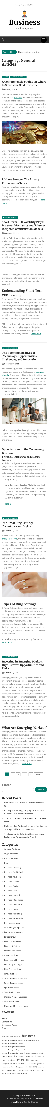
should (4, 1073)
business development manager (12, 1043)
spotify (14, 1073)
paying (14, 1070)
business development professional (13, 1047)
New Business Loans (13, 969)
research (31, 1070)
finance (16, 1063)
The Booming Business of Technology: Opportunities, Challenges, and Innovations (20, 356)
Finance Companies (12, 941)
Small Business (10, 973)
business (28, 1036)
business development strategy (34, 1053)
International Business (14, 960)
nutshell (9, 1070)
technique (24, 1073)
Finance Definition (12, 946)
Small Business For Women (16, 978)
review (37, 1070)
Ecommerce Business (13, 932)
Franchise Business (12, 950)
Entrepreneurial (7, 1064)
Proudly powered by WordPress (20, 1098)
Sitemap (5, 1028)
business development (9, 1040)
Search (6, 785)
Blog (6, 863)
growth (40, 1063)
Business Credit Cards (14, 872)
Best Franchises (11, 858)
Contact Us (7, 1021)
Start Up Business (12, 992)
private (19, 1070)
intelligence (19, 1067)
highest (4, 1067)
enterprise (22, 1059)
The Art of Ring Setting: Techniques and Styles (17, 524)
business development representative (14, 1050)
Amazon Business (12, 849)
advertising (5, 1036)
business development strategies (12, 1053)
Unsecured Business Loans (16, 1006)
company (21, 1056)
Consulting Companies (14, 927)
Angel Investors (11, 853)
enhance (12, 1060)
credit (34, 1056)
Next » (38, 774)
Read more (36, 333)
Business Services (12, 923)
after (11, 1036)
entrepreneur (34, 1060)
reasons (24, 1070)
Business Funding (12, 886)
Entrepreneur (10, 936)
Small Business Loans (13, 983)
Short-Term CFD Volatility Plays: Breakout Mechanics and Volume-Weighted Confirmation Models (23, 225)
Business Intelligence (13, 899)
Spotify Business (11, 987)
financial (24, 1063)
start (18, 1073)
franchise (32, 1063)
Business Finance (11, 881)
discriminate (5, 1060)
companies (11, 1056)
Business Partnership (13, 918)
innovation (10, 1067)
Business (24, 22)
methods (41, 1067)
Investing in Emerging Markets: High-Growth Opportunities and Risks (23, 665)
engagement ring (9, 538)
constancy (27, 1056)
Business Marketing (13, 913)
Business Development (14, 876)
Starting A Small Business (15, 996)
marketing (33, 1067)
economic (18, 97)
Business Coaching (12, 867)
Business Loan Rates (13, 904)
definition (40, 1056)
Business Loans (11, 909)
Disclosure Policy (9, 1025)
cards (3, 1056)
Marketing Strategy (13, 964)
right (42, 1070)
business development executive (28, 1040)
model (4, 1070)
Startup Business (11, 1001)
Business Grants (11, 890)
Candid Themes (31, 1101)
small (9, 1073)
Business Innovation (13, 895)
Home (4, 1018)
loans (26, 1067)
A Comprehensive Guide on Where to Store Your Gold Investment (24, 83)
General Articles (11, 955)
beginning (17, 1036)
